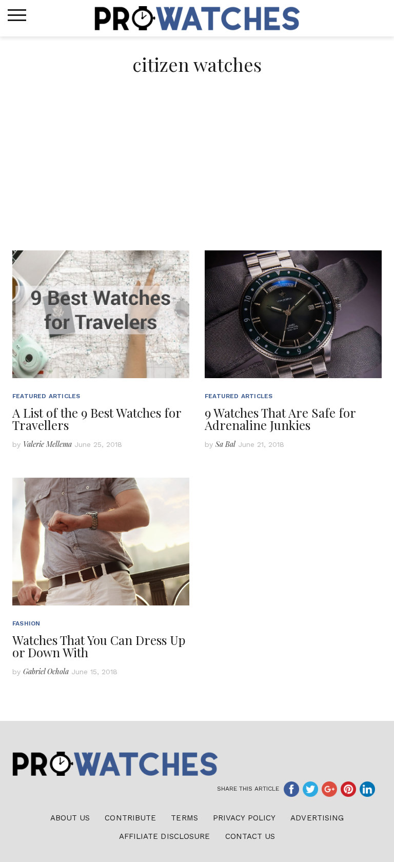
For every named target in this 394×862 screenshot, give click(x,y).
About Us (70, 817)
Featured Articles (46, 396)
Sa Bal (225, 444)
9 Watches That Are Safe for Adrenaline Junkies (280, 418)
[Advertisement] (197, 173)
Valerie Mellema (47, 444)
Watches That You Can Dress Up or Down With (98, 646)
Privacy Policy (244, 817)
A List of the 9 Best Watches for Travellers (96, 418)
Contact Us (250, 836)
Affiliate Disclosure (164, 836)
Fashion (26, 623)
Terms (184, 817)
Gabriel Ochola (46, 671)
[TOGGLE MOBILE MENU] (17, 15)
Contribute (130, 817)
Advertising (317, 817)
